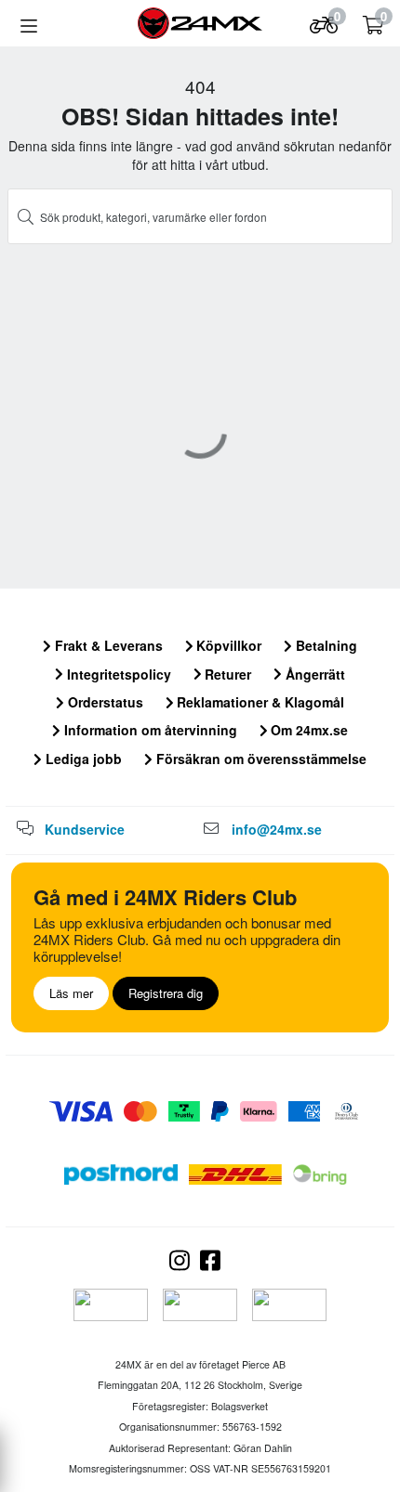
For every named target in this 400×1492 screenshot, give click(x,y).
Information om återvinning (148, 729)
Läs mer (71, 993)
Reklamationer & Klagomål (258, 702)
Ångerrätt (313, 674)
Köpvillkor (227, 645)
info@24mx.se (277, 829)
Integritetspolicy (117, 674)
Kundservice (85, 829)
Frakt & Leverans (107, 645)
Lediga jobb (82, 758)
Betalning (324, 645)
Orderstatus (103, 702)
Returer (226, 674)
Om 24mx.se (307, 729)
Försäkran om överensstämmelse (260, 758)
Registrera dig (165, 993)
